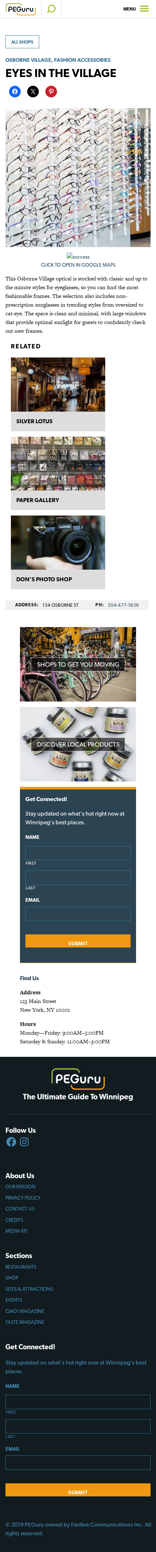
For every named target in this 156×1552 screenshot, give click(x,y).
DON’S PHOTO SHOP (44, 579)
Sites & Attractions (29, 1289)
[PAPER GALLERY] (58, 464)
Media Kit (16, 1231)
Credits (14, 1220)
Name (32, 837)
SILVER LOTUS (34, 421)
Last (31, 888)
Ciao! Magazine (24, 1311)
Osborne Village (28, 60)
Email (32, 900)
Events (13, 1300)
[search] (51, 9)
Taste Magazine (24, 1322)
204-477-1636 (123, 605)
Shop (11, 1278)
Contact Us (19, 1209)
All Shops (22, 42)
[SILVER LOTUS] (58, 384)
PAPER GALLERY (37, 500)
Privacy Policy (23, 1198)
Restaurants (20, 1267)
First (31, 863)
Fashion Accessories (82, 60)
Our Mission (20, 1186)
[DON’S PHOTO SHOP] (58, 543)
